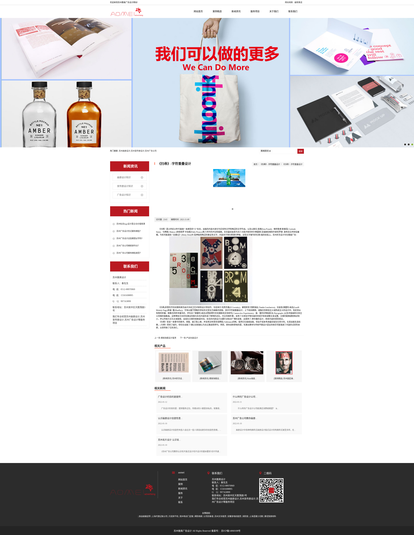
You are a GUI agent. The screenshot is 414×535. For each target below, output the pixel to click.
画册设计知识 (124, 177)
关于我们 (273, 11)
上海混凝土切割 (256, 516)
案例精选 (217, 11)
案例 (180, 484)
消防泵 (245, 516)
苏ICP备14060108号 (230, 531)
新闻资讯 (236, 11)
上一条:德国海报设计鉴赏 (165, 338)
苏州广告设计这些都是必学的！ (130, 238)
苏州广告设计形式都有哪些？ (129, 231)
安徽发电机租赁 (234, 516)
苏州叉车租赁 (220, 516)
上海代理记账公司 (159, 516)
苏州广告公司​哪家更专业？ (128, 246)
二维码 (268, 473)
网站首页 (198, 11)
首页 (255, 164)
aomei (181, 472)
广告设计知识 (124, 195)
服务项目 (255, 11)
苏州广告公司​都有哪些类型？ (129, 253)
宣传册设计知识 (125, 186)
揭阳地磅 (198, 516)
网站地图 (289, 2)
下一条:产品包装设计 (189, 338)
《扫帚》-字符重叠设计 (292, 164)
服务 (180, 493)
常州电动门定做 (186, 516)
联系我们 (292, 11)
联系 (180, 502)
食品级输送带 (145, 516)
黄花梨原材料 (270, 516)
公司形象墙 (208, 516)
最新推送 (298, 2)
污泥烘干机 (173, 516)
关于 (180, 497)
